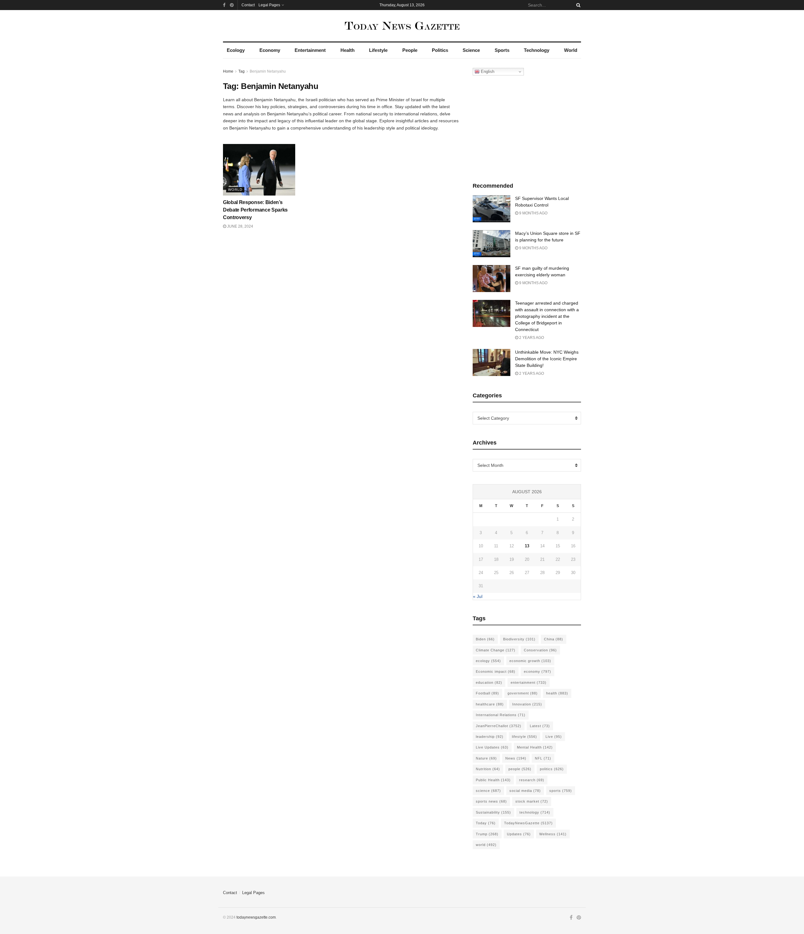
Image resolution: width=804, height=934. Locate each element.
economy (537, 671)
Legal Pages (269, 5)
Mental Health (535, 747)
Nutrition (488, 769)
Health (347, 50)
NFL (543, 758)
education (489, 682)
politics (552, 769)
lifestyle (524, 736)
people (519, 769)
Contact (248, 5)
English (487, 71)
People (409, 50)
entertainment (528, 682)
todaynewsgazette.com (256, 917)
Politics (440, 50)
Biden (485, 639)
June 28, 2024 (239, 226)
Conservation (540, 650)
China (553, 639)
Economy (269, 50)
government (523, 693)
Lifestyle (378, 50)
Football (487, 693)
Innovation (527, 704)
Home (228, 71)
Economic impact (495, 671)
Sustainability (493, 812)
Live (554, 736)
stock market (531, 801)
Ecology (236, 50)
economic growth (530, 661)
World (570, 50)
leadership (489, 736)
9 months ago (532, 213)
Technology (536, 50)
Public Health (493, 780)
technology (534, 812)
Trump (487, 834)
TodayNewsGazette (528, 823)
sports (560, 791)
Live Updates (492, 747)
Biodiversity (519, 639)
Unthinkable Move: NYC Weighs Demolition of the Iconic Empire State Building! (547, 359)
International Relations (500, 715)
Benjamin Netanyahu (268, 71)
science (488, 791)
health (557, 693)
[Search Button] (577, 5)
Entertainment (310, 50)
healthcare (490, 704)
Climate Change (495, 650)
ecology (488, 661)
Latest (540, 726)
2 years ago (531, 337)
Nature (486, 758)
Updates (519, 834)
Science (471, 50)
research (531, 780)
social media (525, 791)
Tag (241, 71)
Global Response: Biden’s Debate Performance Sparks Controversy (255, 210)
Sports (502, 50)
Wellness (553, 834)
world (486, 845)
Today (486, 823)
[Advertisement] (527, 127)
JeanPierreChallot (498, 726)
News (515, 758)
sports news (491, 801)
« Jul (477, 596)
